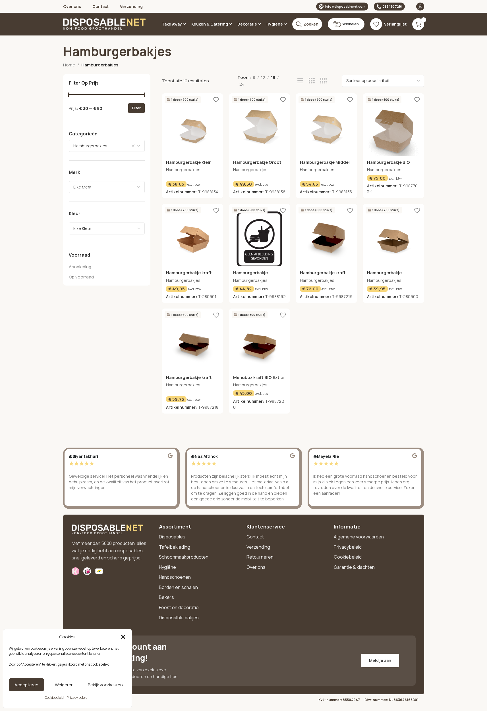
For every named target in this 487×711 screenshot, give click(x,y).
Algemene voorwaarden (359, 537)
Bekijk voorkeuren (105, 685)
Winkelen (350, 23)
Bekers (166, 597)
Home (69, 65)
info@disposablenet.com (345, 6)
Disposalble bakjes (179, 617)
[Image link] (107, 529)
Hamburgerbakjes (183, 169)
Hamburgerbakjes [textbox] (90, 145)
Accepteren (26, 685)
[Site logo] (104, 24)
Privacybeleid (348, 547)
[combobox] (107, 146)
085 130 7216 (392, 6)
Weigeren (64, 685)
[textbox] (107, 187)
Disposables (172, 537)
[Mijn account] (420, 6)
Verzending (258, 547)
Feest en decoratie (179, 607)
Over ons (256, 567)
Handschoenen (175, 577)
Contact (255, 537)
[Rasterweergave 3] (312, 81)
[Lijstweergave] (300, 81)
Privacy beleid (77, 697)
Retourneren (259, 557)
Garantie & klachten (354, 567)
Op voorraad (81, 277)
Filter (136, 108)
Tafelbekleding (174, 547)
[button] (123, 637)
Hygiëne (167, 567)
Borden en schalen (178, 587)
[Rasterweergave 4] (323, 81)
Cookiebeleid (54, 697)
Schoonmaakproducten (183, 557)
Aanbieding (80, 267)
